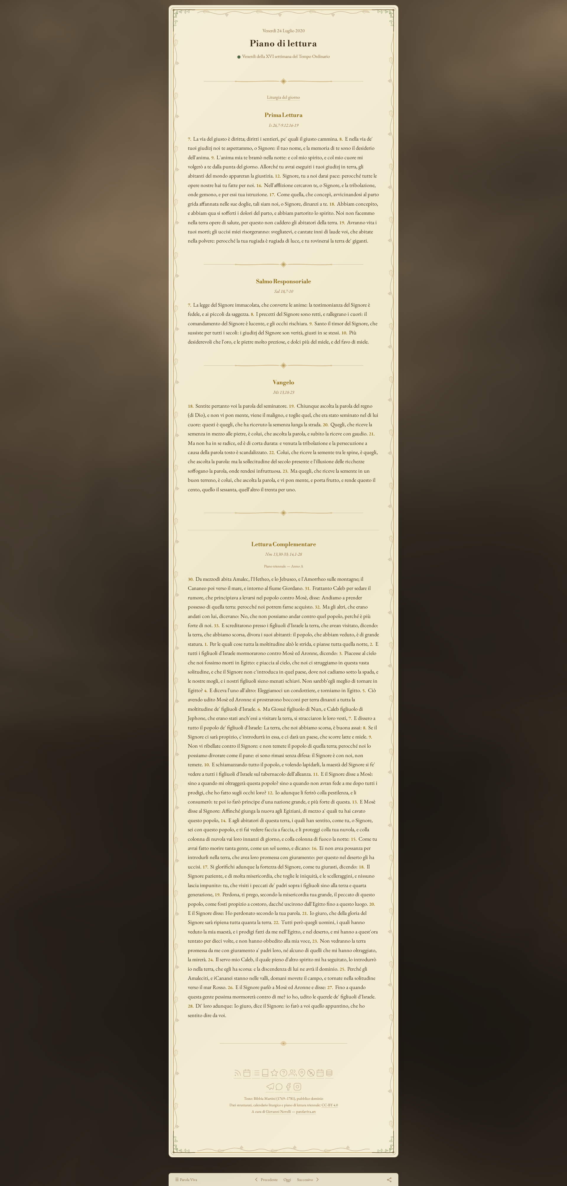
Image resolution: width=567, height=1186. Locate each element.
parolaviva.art (306, 1111)
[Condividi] (389, 1179)
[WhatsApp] (279, 1089)
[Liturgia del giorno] (247, 1075)
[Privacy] (311, 1075)
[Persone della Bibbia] (293, 1075)
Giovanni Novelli (278, 1111)
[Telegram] (270, 1089)
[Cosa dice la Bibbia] (283, 1075)
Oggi (287, 1179)
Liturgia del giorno (283, 97)
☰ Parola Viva (186, 1179)
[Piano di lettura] (256, 1075)
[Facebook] (288, 1089)
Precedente (269, 1179)
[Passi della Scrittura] (274, 1075)
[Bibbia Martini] (265, 1075)
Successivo (305, 1179)
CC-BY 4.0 (330, 1104)
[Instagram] (297, 1089)
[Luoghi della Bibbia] (302, 1075)
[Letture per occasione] (320, 1075)
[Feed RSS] (238, 1075)
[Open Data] (329, 1075)
